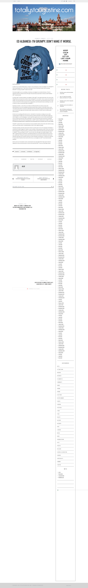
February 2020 (61, 251)
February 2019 (61, 269)
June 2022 (60, 202)
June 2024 (60, 161)
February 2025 (61, 147)
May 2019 (60, 265)
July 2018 (60, 279)
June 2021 (60, 223)
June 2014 (60, 356)
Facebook (23, 159)
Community (43, 38)
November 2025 (61, 131)
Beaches (59, 372)
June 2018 (60, 281)
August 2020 (60, 241)
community (23, 151)
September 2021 (61, 218)
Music (58, 433)
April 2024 (60, 164)
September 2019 (61, 260)
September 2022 (61, 196)
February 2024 (61, 168)
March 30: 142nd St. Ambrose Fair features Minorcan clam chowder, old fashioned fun (22, 207)
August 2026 (60, 118)
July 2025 (60, 138)
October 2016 (61, 310)
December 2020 (61, 233)
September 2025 (61, 134)
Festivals (59, 407)
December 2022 (61, 191)
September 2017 (61, 297)
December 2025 (61, 129)
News (58, 436)
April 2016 (60, 320)
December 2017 (61, 292)
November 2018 (61, 274)
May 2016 (60, 318)
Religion (59, 448)
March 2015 (60, 340)
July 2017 (60, 299)
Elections (59, 394)
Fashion (59, 404)
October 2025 (61, 133)
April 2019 (60, 267)
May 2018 (60, 283)
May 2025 (60, 141)
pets (58, 442)
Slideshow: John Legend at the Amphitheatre (43, 178)
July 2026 (60, 120)
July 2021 (60, 221)
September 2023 (61, 175)
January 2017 (60, 304)
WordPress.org (61, 477)
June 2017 (60, 301)
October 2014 (61, 349)
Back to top (68, 585)
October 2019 (61, 258)
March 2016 (60, 322)
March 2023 (60, 186)
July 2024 (60, 159)
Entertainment (60, 398)
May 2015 (60, 336)
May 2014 (60, 357)
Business (59, 375)
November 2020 (61, 235)
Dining (58, 388)
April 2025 (60, 143)
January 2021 (60, 232)
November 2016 (61, 308)
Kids (58, 426)
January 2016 (60, 324)
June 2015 (60, 334)
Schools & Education (62, 452)
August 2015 (60, 331)
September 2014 (61, 350)
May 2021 (60, 225)
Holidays (59, 423)
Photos (59, 445)
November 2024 (61, 152)
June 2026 (60, 122)
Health (58, 417)
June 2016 (60, 317)
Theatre (59, 464)
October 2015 (61, 327)
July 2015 (60, 333)
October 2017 (61, 295)
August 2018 (60, 278)
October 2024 (61, 154)
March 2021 (60, 228)
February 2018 (61, 288)
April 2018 (60, 285)
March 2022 (60, 207)
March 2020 (60, 249)
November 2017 (61, 294)
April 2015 (60, 338)
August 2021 (60, 219)
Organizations (60, 439)
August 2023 (60, 177)
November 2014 (61, 347)
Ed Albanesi (29, 151)
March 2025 (60, 145)
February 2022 (61, 209)
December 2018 (61, 272)
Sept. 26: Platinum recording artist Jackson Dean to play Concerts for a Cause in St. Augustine (66, 110)
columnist (17, 151)
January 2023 (60, 189)
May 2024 (60, 163)
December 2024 (61, 150)
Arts (58, 366)
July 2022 (60, 200)
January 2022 (60, 210)
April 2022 (60, 205)
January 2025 (60, 148)
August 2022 (60, 198)
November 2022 (61, 193)
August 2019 (60, 262)
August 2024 (60, 157)
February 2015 (61, 341)
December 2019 (61, 255)
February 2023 (61, 187)
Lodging (59, 429)
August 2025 (60, 136)
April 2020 (60, 248)
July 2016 (60, 315)
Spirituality (60, 458)
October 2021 (61, 216)
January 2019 (60, 271)
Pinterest (40, 159)
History (59, 420)
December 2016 (61, 306)
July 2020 (60, 242)
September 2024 (61, 156)
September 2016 (61, 311)
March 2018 (60, 287)
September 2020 (61, 239)
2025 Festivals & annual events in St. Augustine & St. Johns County (44, 283)
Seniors (59, 455)
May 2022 (60, 203)
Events (58, 401)
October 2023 (61, 173)
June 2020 (60, 244)
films (58, 410)
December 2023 (61, 170)
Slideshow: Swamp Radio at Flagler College (23, 178)
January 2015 (60, 343)
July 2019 (60, 264)
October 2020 (61, 237)
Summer (59, 461)
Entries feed (60, 473)
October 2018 (61, 276)
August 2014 (60, 352)
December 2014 (61, 345)
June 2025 (60, 140)
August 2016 (60, 313)
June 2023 (60, 180)
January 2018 (60, 290)
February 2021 (61, 230)
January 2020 (60, 253)
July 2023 (60, 179)
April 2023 (60, 184)
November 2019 (61, 256)
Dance (58, 385)
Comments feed (61, 475)
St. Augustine (36, 151)
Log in (59, 472)
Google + (49, 159)
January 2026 (60, 127)
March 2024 (60, 166)
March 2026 (60, 124)
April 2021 (60, 226)
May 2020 (60, 246)
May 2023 (60, 182)
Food (58, 413)
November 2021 (61, 214)
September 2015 (61, 329)
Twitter (32, 159)
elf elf (23, 166)
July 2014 (60, 354)
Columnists (37, 38)
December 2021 (61, 212)
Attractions (60, 369)
